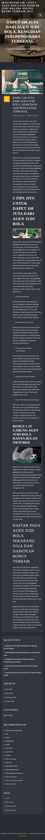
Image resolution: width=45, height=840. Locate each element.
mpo (15, 780)
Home (22, 46)
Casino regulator (11, 777)
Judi (6, 734)
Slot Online (9, 748)
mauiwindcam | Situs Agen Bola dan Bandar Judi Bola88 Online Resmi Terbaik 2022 (20, 7)
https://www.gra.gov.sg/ (13, 730)
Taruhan (8, 755)
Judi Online (9, 752)
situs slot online (10, 784)
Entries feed (9, 802)
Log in (7, 798)
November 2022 (10, 697)
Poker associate (10, 759)
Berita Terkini (34, 115)
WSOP (7, 745)
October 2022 (10, 701)
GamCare (8, 762)
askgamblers (9, 741)
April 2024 (8, 689)
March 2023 (9, 693)
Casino (7, 737)
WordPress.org (10, 810)
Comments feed (10, 806)
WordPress (24, 833)
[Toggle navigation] (40, 15)
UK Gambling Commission (14, 773)
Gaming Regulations (12, 770)
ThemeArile (22, 836)
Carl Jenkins (20, 115)
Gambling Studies (11, 766)
